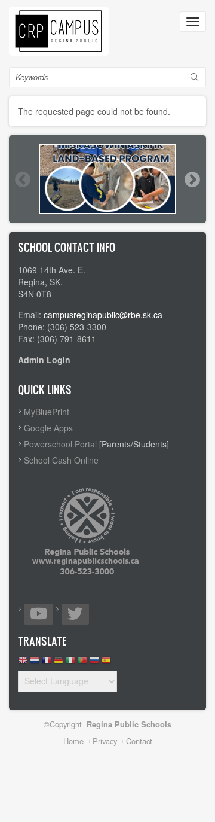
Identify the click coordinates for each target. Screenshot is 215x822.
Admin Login (44, 360)
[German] (58, 663)
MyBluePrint (46, 412)
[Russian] (94, 663)
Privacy (105, 741)
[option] (107, 179)
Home (73, 741)
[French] (46, 663)
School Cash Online (61, 460)
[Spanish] (106, 663)
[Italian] (70, 663)
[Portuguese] (82, 663)
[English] (22, 663)
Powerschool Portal (60, 444)
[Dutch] (34, 663)
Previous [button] (22, 179)
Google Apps (48, 428)
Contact (139, 741)
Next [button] (191, 179)
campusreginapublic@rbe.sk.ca (103, 315)
